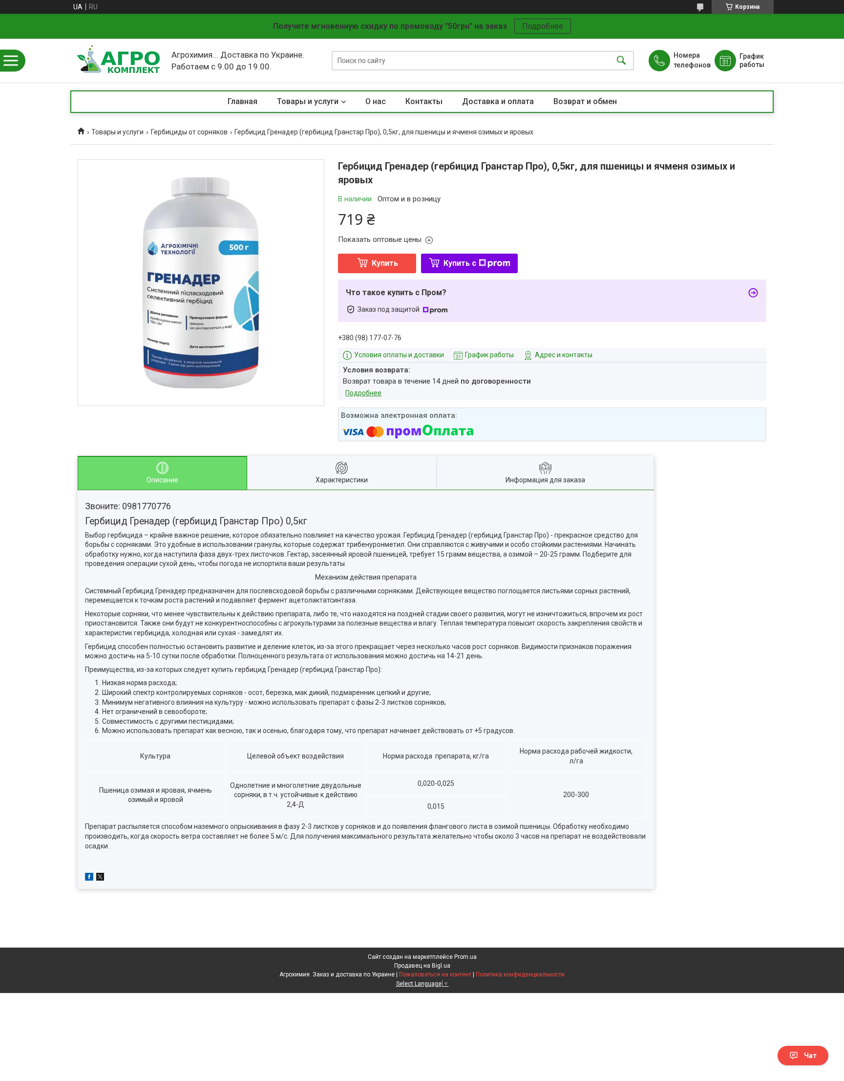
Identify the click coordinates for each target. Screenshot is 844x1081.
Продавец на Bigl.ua (422, 965)
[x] (100, 878)
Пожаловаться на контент (435, 974)
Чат (810, 1055)
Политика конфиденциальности (520, 974)
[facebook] (89, 878)
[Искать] (621, 61)
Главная (242, 101)
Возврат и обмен (585, 101)
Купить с (459, 263)
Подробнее (542, 26)
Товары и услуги (307, 101)
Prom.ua (465, 956)
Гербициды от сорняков (189, 132)
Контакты (424, 101)
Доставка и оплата (498, 101)
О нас (375, 101)
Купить (385, 263)
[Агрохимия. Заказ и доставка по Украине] (118, 60)
